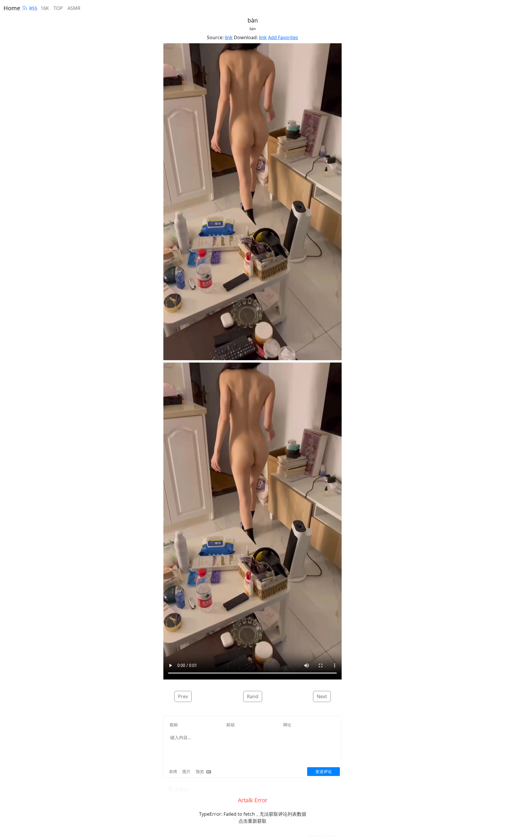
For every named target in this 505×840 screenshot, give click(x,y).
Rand (252, 696)
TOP (58, 8)
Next (322, 696)
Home (12, 8)
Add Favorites (283, 37)
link (229, 37)
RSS (33, 8)
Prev (183, 696)
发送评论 (323, 771)
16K (45, 8)
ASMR (74, 8)
